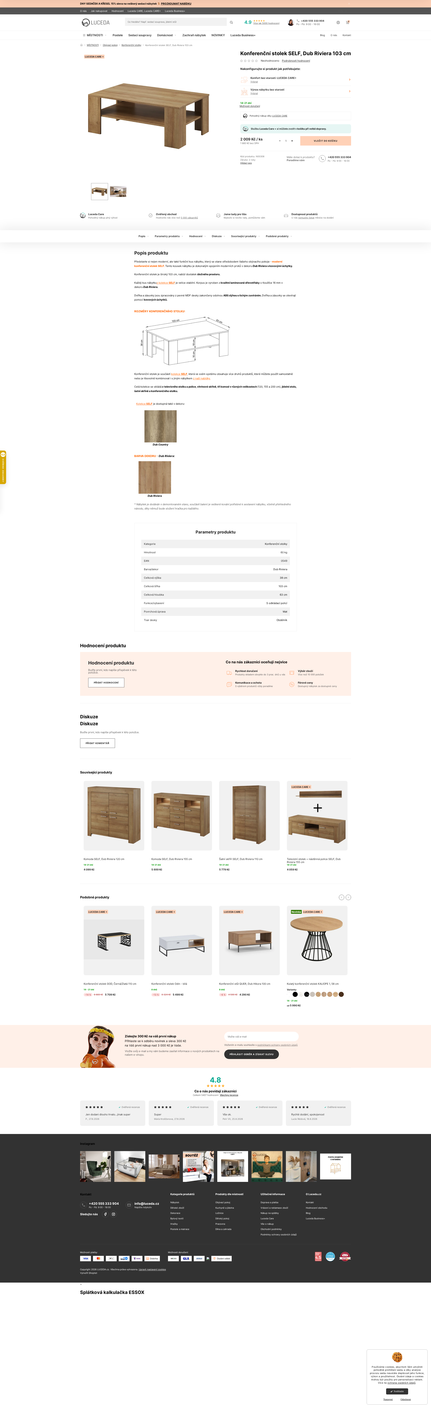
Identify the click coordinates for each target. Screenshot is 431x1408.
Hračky (174, 1224)
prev (341, 897)
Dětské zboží (177, 1207)
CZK (341, 10)
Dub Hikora (335, 994)
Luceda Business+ (175, 10)
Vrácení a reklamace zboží (274, 1207)
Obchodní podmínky (271, 1229)
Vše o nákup (267, 1224)
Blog (308, 1213)
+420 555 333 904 (339, 157)
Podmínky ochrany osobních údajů (279, 1234)
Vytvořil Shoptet (88, 1273)
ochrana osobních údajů (401, 1382)
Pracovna (220, 1224)
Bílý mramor (300, 994)
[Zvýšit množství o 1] (292, 141)
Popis (142, 236)
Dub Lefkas (341, 994)
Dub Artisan (318, 994)
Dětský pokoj (222, 1218)
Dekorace (175, 1213)
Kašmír (312, 994)
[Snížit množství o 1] (280, 141)
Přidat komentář (97, 743)
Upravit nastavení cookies (152, 1269)
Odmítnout (406, 1399)
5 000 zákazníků (189, 217)
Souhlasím (399, 1391)
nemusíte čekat (306, 217)
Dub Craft (329, 994)
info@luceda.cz (146, 1204)
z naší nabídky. (202, 378)
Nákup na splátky (270, 1213)
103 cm (283, 586)
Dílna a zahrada (223, 1229)
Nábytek (174, 1202)
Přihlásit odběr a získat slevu (252, 1054)
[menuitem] (95, 35)
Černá (295, 994)
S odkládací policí (276, 603)
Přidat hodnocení (106, 682)
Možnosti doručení (250, 106)
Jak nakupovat (99, 10)
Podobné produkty (277, 236)
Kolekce (144, 403)
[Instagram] (113, 1214)
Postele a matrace (179, 1229)
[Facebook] (105, 1214)
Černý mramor (306, 994)
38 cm (283, 577)
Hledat (231, 22)
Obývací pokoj (222, 1202)
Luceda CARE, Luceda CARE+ (144, 10)
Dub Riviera (280, 569)
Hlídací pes (246, 163)
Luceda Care (267, 1218)
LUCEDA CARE (279, 115)
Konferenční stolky (276, 543)
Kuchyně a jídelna (224, 1207)
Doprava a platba (269, 1202)
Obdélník (282, 620)
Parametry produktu (167, 236)
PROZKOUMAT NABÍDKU (176, 3)
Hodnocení (117, 10)
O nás (83, 10)
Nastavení (388, 1399)
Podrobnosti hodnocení (296, 60)
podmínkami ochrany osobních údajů (277, 1044)
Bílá (289, 994)
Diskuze (217, 236)
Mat (285, 611)
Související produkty (243, 236)
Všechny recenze (229, 1095)
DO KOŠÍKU (330, 140)
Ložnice (219, 1213)
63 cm (283, 594)
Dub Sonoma (324, 994)
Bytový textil (176, 1218)
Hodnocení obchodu (316, 1207)
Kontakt (310, 1202)
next (348, 897)
